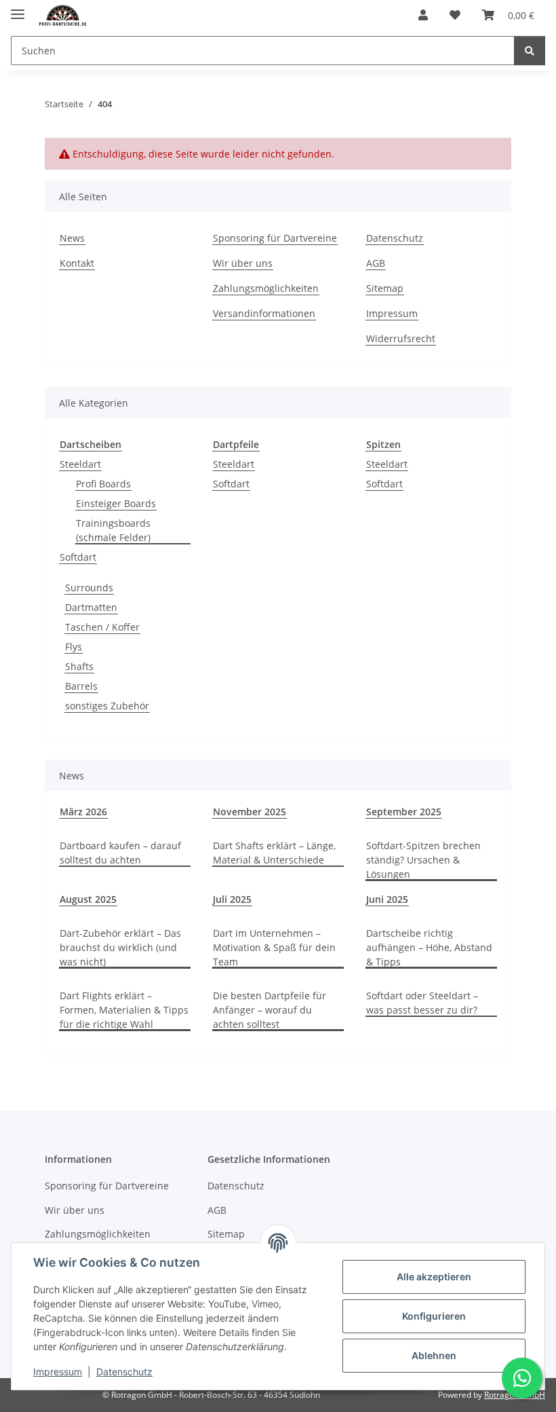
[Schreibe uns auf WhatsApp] (522, 1378)
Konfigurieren (434, 1316)
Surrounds (89, 587)
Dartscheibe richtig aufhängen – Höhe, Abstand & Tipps (429, 947)
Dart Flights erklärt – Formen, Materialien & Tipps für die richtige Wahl (124, 1009)
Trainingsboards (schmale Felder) (113, 530)
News (72, 237)
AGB (375, 263)
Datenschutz (124, 1371)
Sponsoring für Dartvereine (275, 237)
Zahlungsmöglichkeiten (266, 288)
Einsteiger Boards (116, 503)
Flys (73, 646)
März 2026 (83, 811)
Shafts (79, 666)
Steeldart (80, 464)
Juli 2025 (232, 899)
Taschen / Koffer (102, 626)
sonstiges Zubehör (107, 705)
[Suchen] (529, 50)
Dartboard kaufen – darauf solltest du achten (120, 852)
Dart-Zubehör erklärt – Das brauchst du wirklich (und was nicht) (120, 947)
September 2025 (403, 811)
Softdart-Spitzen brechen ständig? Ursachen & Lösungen (423, 859)
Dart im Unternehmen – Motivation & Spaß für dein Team (274, 947)
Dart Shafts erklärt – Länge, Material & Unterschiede (274, 852)
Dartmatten (91, 607)
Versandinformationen (264, 313)
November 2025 (249, 811)
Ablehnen (434, 1355)
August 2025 (88, 899)
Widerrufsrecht (400, 338)
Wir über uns (243, 263)
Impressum (57, 1371)
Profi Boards (103, 483)
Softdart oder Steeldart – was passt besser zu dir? (422, 1002)
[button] (423, 15)
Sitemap (384, 288)
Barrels (81, 686)
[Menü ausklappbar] (17, 8)
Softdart (78, 557)
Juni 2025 (387, 899)
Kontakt (77, 263)
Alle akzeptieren (434, 1276)
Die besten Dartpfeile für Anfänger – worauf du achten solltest (269, 1009)
